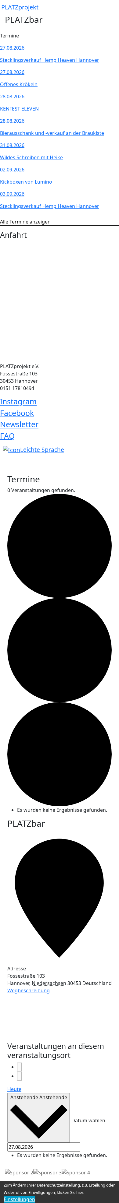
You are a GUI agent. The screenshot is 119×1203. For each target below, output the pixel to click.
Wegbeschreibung (28, 990)
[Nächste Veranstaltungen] (19, 1076)
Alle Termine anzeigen (25, 221)
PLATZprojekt (19, 7)
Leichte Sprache (42, 449)
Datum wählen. (88, 1120)
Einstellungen (19, 1199)
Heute (14, 1089)
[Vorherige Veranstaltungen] (19, 1066)
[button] (109, 7)
